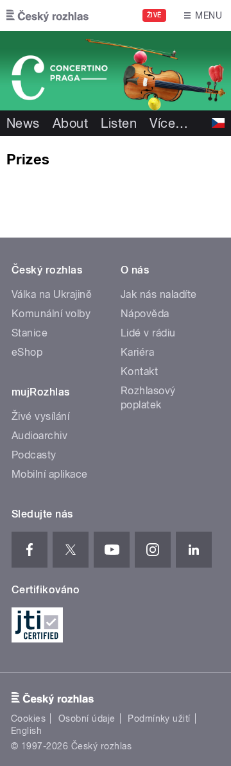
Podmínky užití (159, 718)
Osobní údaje (87, 718)
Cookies (28, 718)
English (26, 731)
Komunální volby (51, 314)
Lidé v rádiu (148, 333)
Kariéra (137, 352)
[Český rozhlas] (47, 15)
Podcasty (34, 455)
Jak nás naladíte (159, 294)
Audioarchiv (39, 436)
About (70, 123)
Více (169, 123)
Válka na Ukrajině (52, 294)
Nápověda (145, 314)
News (23, 123)
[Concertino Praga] (115, 70)
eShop (27, 352)
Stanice (29, 333)
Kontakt (139, 371)
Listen (119, 123)
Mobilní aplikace (50, 474)
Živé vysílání (40, 416)
